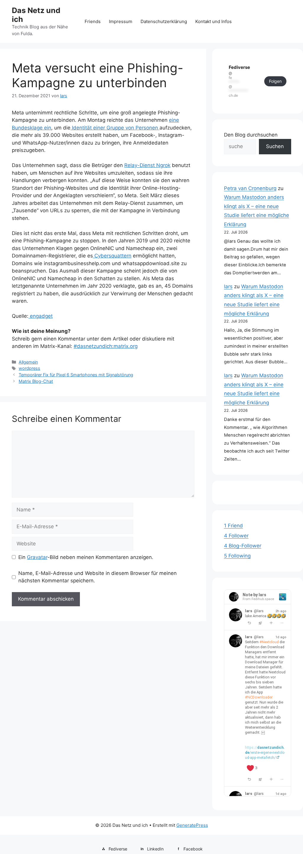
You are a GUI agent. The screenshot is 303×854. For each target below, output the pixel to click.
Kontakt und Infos (213, 21)
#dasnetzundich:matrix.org (106, 346)
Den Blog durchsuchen (251, 135)
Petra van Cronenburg (250, 188)
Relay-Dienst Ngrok (147, 165)
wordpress (29, 368)
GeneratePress (192, 825)
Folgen (275, 81)
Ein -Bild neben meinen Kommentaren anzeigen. (85, 557)
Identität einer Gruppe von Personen (114, 128)
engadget (40, 316)
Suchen (275, 146)
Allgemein (28, 361)
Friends (93, 21)
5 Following (237, 556)
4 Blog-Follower (242, 546)
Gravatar (37, 557)
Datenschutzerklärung (164, 21)
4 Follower (236, 536)
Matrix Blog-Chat (36, 381)
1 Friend (233, 526)
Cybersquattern (112, 256)
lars (228, 286)
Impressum (120, 21)
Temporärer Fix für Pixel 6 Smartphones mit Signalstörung (76, 374)
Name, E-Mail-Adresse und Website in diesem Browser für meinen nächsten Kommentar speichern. (97, 577)
